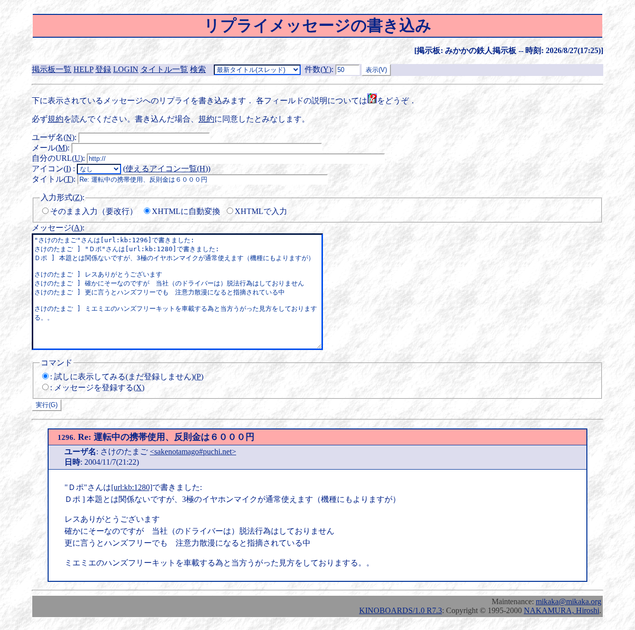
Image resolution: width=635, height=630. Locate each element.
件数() (318, 69)
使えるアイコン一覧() (167, 168)
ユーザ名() (53, 137)
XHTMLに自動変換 (186, 211)
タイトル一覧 (164, 69)
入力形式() (61, 197)
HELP (83, 69)
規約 (56, 119)
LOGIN (125, 69)
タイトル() (52, 179)
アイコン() (51, 168)
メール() (49, 147)
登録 (103, 69)
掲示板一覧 (51, 69)
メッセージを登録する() (99, 387)
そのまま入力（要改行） (93, 211)
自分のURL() (57, 158)
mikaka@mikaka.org (568, 601)
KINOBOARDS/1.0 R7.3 (400, 610)
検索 (198, 69)
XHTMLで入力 (261, 211)
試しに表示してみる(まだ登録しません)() (128, 376)
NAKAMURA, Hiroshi (561, 610)
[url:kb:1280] (131, 487)
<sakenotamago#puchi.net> (193, 451)
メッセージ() (57, 227)
